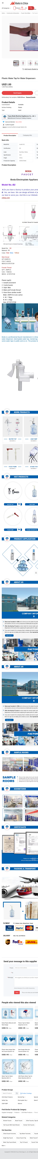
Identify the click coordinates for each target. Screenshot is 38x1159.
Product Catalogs (27, 1093)
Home (3, 13)
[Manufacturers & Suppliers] (19, 3)
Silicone (20, 1103)
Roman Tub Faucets (28, 1125)
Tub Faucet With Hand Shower (11, 1125)
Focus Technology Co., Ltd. (22, 1152)
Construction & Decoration (13, 13)
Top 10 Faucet (24, 1142)
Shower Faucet (7, 1120)
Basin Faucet (18, 1120)
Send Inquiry (17, 93)
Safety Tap (5, 1100)
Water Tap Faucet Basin (9, 1142)
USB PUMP (5, 1103)
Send (17, 992)
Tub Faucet (35, 13)
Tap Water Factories (25, 1133)
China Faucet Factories (9, 1133)
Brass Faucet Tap (21, 1138)
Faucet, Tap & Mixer (25, 13)
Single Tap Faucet (8, 1138)
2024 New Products (7, 1097)
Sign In (4, 127)
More (3, 1145)
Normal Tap (21, 1097)
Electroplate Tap (22, 1100)
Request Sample (30, 97)
